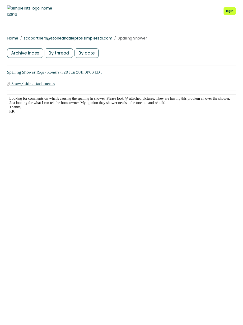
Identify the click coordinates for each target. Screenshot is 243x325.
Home (12, 38)
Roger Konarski (50, 72)
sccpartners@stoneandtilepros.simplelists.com (68, 38)
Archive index (25, 53)
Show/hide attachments (32, 83)
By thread (59, 53)
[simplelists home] (29, 11)
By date (87, 53)
